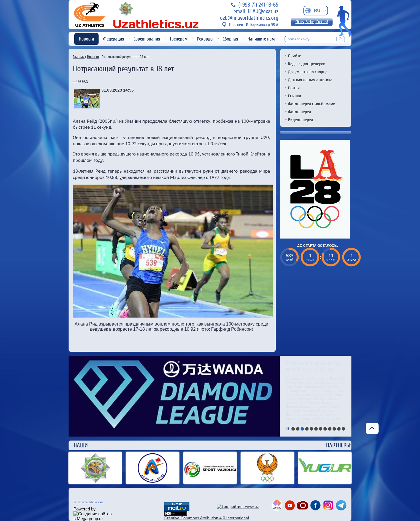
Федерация (113, 39)
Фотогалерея (299, 111)
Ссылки (294, 95)
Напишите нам (261, 39)
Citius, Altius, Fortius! (311, 22)
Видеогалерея (300, 119)
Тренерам (178, 39)
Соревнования (146, 39)
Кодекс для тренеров (306, 63)
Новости (86, 39)
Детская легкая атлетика (310, 79)
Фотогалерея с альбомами (311, 103)
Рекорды (205, 39)
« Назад (80, 81)
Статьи (294, 87)
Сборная (230, 39)
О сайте (294, 55)
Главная (79, 56)
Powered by (84, 508)
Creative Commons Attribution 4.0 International (206, 518)
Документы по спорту (307, 71)
